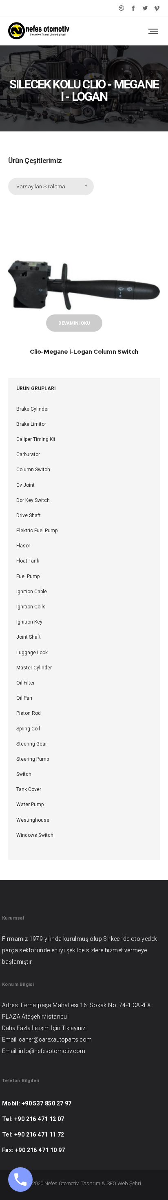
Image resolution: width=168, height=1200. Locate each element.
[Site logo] (38, 30)
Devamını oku (74, 323)
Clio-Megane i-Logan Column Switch (84, 351)
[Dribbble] (121, 8)
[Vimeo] (157, 8)
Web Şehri (129, 1183)
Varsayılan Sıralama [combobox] (40, 186)
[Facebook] (133, 8)
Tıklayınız (73, 1028)
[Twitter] (145, 8)
